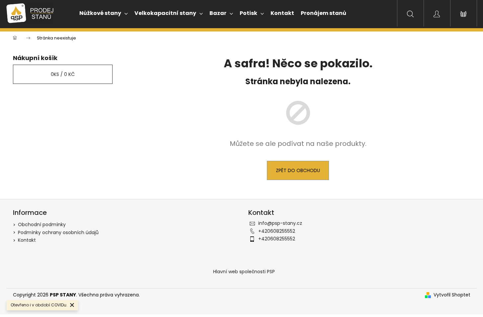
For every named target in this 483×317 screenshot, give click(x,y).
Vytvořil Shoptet (452, 295)
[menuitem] (100, 13)
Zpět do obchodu (298, 170)
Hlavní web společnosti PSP (244, 271)
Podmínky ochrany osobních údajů (58, 232)
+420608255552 (276, 231)
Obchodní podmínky (42, 224)
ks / (63, 74)
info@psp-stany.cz (280, 223)
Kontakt (27, 240)
